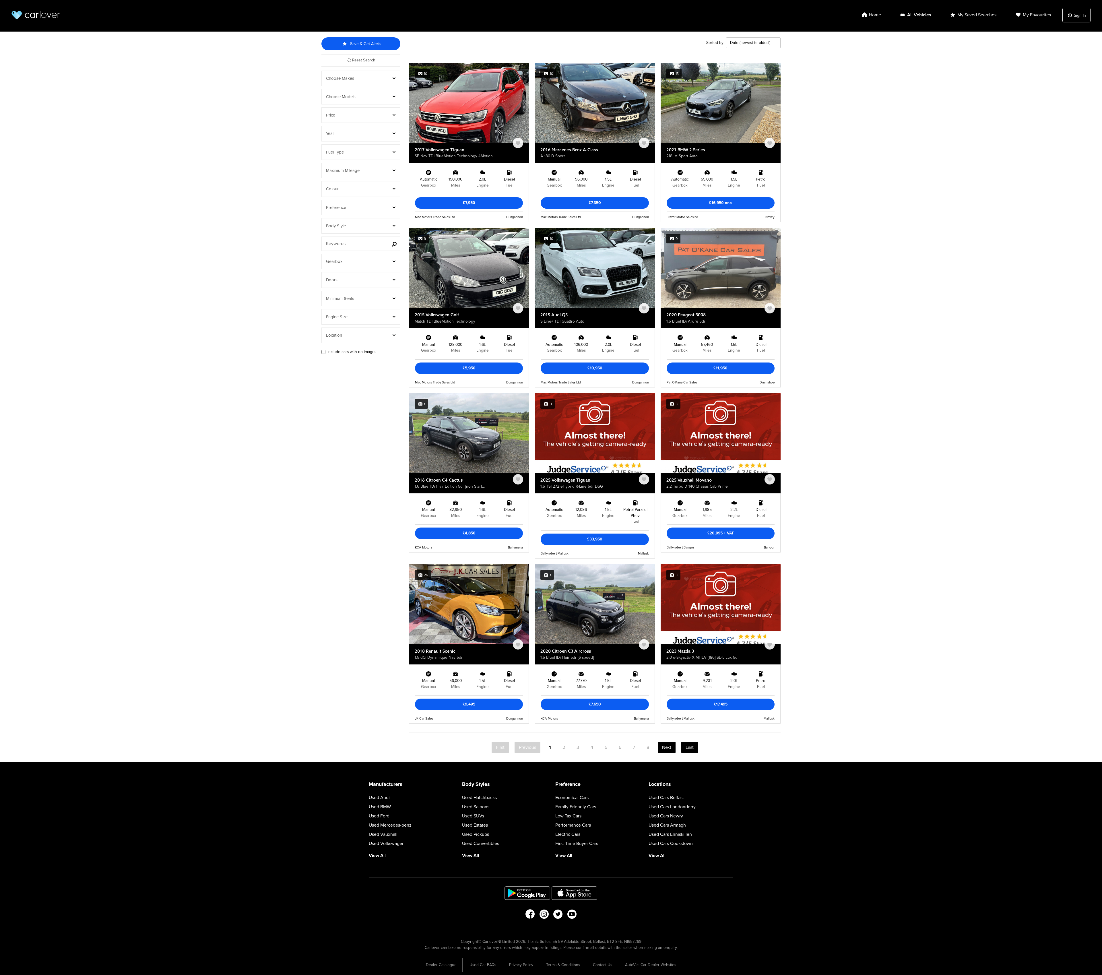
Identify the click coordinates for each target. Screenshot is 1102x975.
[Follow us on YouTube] (572, 916)
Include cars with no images (351, 351)
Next (666, 747)
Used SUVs (473, 816)
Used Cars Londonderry (672, 807)
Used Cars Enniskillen (670, 834)
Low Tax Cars (568, 816)
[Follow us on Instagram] (544, 916)
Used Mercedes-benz (390, 825)
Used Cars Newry (666, 816)
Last (690, 747)
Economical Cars (572, 797)
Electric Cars (567, 834)
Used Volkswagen (387, 843)
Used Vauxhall (383, 834)
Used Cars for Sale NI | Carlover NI (35, 15)
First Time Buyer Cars (576, 843)
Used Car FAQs (482, 964)
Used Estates (475, 825)
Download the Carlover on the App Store (574, 893)
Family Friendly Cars (575, 807)
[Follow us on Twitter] (558, 916)
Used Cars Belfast (666, 797)
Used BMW (380, 807)
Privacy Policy (521, 964)
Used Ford (379, 816)
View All (377, 855)
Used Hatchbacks (479, 797)
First (500, 747)
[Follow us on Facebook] (529, 916)
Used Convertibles (480, 843)
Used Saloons (475, 807)
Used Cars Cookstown (671, 843)
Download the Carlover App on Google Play (527, 893)
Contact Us (602, 964)
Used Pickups (475, 834)
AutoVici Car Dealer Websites (650, 964)
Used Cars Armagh (667, 825)
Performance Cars (573, 825)
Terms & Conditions (563, 964)
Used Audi (379, 797)
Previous (527, 747)
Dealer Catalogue (441, 964)
